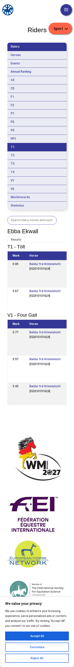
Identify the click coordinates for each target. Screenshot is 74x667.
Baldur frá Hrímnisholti (44, 264)
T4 (12, 172)
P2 (12, 121)
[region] (37, 632)
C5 (12, 88)
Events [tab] (15, 63)
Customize (37, 647)
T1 (12, 147)
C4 (12, 80)
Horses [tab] (16, 55)
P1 (12, 113)
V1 (12, 180)
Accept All (37, 636)
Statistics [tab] (17, 205)
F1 (12, 96)
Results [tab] (16, 239)
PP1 (13, 138)
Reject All (37, 658)
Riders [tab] (15, 46)
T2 (12, 155)
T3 (12, 163)
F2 (12, 105)
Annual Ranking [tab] (21, 71)
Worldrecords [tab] (20, 197)
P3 (12, 130)
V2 (12, 189)
